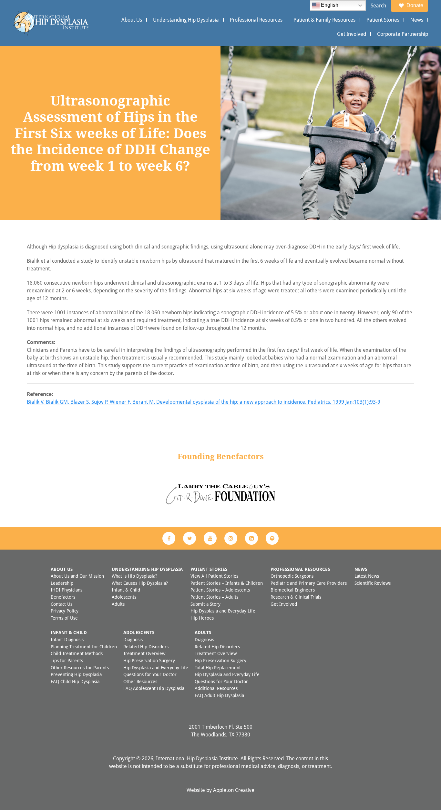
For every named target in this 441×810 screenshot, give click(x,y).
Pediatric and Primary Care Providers (309, 583)
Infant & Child (126, 590)
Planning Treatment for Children (84, 646)
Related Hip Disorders (146, 646)
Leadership (62, 583)
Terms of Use (64, 618)
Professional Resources (256, 19)
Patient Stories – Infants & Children (226, 583)
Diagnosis (133, 639)
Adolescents (124, 597)
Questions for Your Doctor (150, 674)
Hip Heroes (202, 618)
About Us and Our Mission (77, 576)
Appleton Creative (233, 790)
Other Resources (140, 681)
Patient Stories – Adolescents (220, 590)
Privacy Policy (64, 611)
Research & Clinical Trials (296, 597)
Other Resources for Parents (80, 667)
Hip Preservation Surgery (149, 660)
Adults (118, 604)
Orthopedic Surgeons (292, 576)
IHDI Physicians (66, 590)
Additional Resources (216, 688)
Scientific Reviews (372, 583)
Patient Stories (382, 19)
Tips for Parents (67, 660)
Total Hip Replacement (218, 667)
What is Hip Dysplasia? (134, 576)
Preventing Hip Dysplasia (76, 674)
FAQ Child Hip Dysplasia (75, 681)
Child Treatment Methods (77, 653)
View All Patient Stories (214, 576)
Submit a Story (205, 604)
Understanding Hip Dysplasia (186, 19)
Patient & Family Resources (324, 19)
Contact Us (61, 604)
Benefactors (63, 597)
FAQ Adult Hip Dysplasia (219, 695)
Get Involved (351, 33)
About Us (131, 19)
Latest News (366, 576)
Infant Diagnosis (67, 639)
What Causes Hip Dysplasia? (140, 583)
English (329, 5)
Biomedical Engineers (293, 590)
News (416, 19)
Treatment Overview (144, 653)
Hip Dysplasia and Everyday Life (222, 611)
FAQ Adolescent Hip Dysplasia (153, 688)
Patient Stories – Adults (214, 597)
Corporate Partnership (402, 33)
